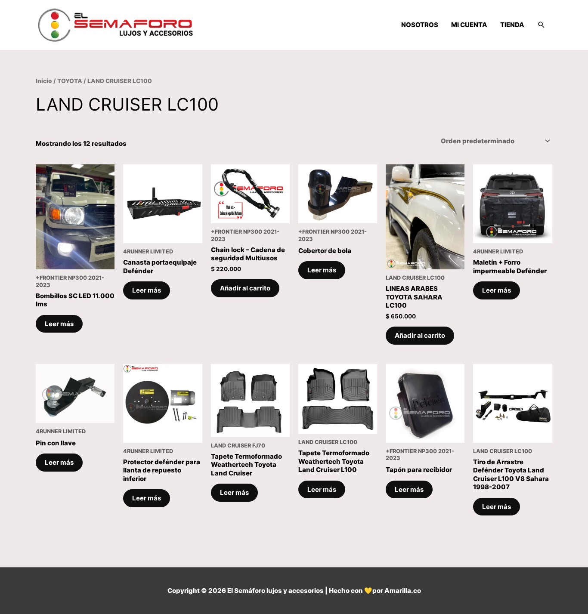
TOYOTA (69, 80)
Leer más (59, 324)
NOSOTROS (419, 25)
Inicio (44, 80)
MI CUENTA (469, 25)
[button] (541, 25)
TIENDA (512, 25)
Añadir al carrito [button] (245, 288)
